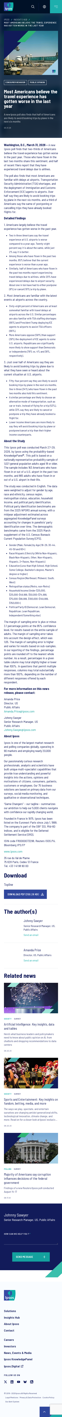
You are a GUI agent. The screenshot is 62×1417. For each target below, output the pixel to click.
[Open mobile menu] (56, 6)
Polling (7, 1169)
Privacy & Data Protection (30, 1397)
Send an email (31, 934)
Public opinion (37, 82)
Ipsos (7, 19)
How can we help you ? (17, 1233)
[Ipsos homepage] (9, 6)
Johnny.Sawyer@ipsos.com (20, 730)
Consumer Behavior (15, 82)
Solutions (10, 1311)
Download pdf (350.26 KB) (23, 894)
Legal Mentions (11, 1397)
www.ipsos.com (13, 851)
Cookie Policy (48, 1397)
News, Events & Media (18, 1353)
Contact (9, 1330)
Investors (10, 1346)
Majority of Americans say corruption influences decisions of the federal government (27, 1178)
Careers (9, 1340)
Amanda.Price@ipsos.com (19, 711)
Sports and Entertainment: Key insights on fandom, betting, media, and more (31, 1101)
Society (8, 1018)
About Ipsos (11, 1324)
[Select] (44, 7)
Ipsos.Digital (12, 1366)
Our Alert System (12, 1401)
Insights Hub (20, 19)
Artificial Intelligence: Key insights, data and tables (29, 1026)
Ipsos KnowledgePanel (18, 1359)
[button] (33, 7)
